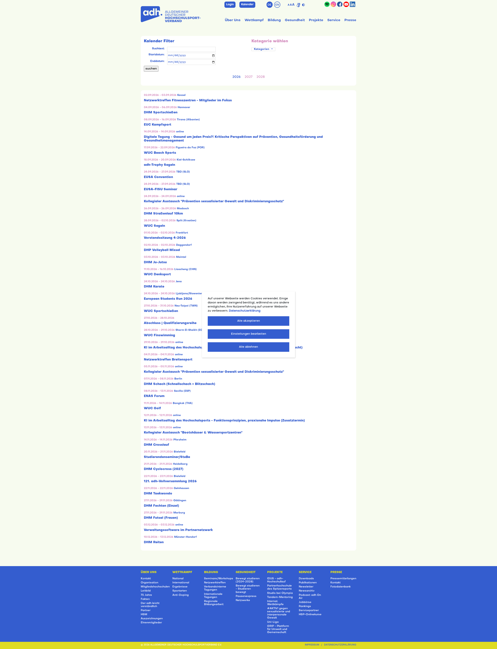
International (180, 582)
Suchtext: (158, 48)
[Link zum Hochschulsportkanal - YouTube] (346, 4)
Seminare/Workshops (218, 578)
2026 (236, 77)
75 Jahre (146, 595)
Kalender (247, 4)
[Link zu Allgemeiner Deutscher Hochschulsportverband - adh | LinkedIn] (353, 4)
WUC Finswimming (159, 335)
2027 (248, 77)
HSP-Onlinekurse (310, 614)
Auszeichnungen (152, 618)
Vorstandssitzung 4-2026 (165, 238)
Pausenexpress (246, 596)
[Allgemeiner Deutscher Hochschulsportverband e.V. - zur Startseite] (171, 13)
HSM (144, 614)
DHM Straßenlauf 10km (163, 213)
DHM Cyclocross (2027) (163, 469)
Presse (350, 20)
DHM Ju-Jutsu (155, 262)
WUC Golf (152, 408)
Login (230, 4)
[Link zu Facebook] (339, 4)
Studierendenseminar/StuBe (167, 457)
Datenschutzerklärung (340, 645)
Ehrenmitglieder (151, 622)
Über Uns (233, 20)
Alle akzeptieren (248, 321)
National (177, 578)
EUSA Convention (158, 177)
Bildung (274, 20)
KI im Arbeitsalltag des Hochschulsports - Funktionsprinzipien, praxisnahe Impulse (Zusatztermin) (224, 420)
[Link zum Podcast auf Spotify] (327, 4)
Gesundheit (295, 20)
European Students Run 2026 (168, 299)
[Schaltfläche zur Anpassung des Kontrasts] (304, 4)
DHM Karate (154, 286)
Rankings (305, 606)
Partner (145, 610)
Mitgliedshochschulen (155, 587)
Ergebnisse (180, 587)
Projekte (316, 20)
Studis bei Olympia (280, 593)
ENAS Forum (154, 396)
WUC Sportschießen (161, 311)
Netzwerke (243, 600)
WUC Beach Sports (160, 153)
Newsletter (306, 587)
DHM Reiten (154, 542)
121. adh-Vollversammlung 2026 (170, 481)
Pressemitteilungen (343, 578)
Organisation (149, 582)
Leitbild (146, 591)
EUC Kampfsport (157, 124)
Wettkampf (254, 20)
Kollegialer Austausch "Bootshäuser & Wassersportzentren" (193, 432)
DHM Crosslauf (156, 445)
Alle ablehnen (248, 347)
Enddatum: (157, 61)
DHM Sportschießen (160, 112)
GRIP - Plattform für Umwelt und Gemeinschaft (278, 629)
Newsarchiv (307, 591)
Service (333, 20)
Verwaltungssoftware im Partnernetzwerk (178, 530)
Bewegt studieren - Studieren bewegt (248, 589)
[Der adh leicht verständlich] (298, 5)
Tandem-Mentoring (280, 597)
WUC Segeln (154, 226)
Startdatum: (156, 54)
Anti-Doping (180, 595)
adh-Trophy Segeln (159, 165)
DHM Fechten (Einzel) (161, 505)
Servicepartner (309, 610)
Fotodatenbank (340, 587)
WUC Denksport (157, 274)
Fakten (145, 599)
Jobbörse (305, 602)
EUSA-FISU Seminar (160, 189)
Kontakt (146, 578)
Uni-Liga (273, 622)
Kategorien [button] (262, 49)
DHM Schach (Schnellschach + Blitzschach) (179, 384)
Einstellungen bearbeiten (248, 334)
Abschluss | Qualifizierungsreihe (170, 323)
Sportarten (179, 591)
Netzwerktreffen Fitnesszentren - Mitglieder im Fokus (188, 100)
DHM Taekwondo (158, 493)
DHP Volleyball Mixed (162, 250)
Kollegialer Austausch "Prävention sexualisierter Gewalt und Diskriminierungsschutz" (214, 201)
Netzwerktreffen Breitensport (168, 359)
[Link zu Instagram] (333, 4)
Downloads (306, 578)
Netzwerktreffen (215, 582)
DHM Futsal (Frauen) (161, 518)
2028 (260, 77)
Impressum (312, 645)
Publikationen (308, 582)
